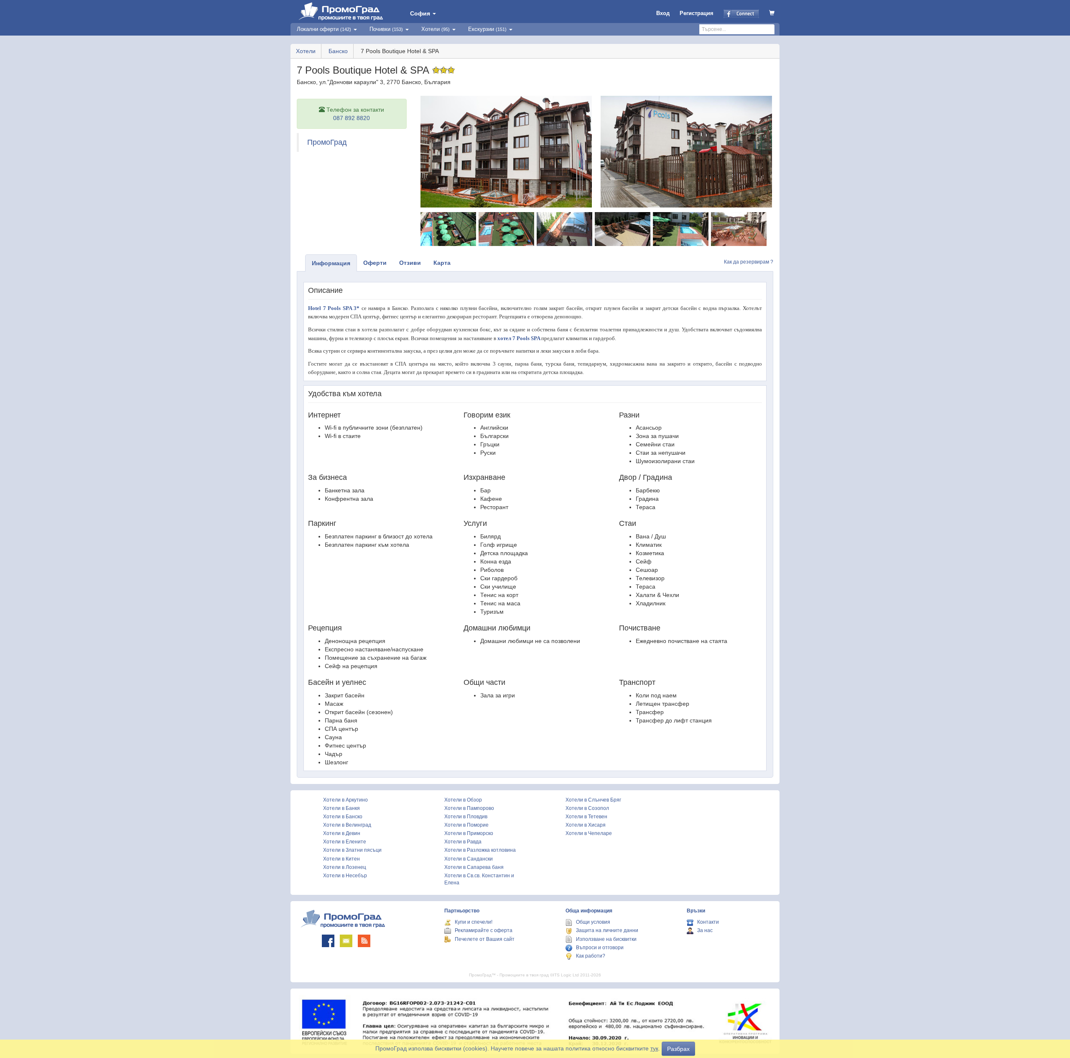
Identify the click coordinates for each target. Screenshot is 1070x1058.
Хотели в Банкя (341, 808)
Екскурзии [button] (487, 29)
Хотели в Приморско (468, 833)
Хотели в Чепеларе (589, 833)
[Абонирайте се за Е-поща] (346, 941)
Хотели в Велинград (347, 825)
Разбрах (678, 1048)
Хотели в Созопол (587, 808)
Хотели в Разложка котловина (480, 850)
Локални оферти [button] (324, 29)
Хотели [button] (435, 29)
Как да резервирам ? (748, 262)
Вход (663, 13)
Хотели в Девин (341, 833)
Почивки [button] (386, 29)
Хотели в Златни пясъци (352, 850)
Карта (442, 262)
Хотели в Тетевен (586, 817)
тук (654, 1048)
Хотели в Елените (344, 842)
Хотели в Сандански (468, 859)
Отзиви (410, 262)
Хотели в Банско (342, 817)
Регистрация (696, 13)
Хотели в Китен (341, 859)
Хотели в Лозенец (344, 867)
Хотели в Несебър (345, 876)
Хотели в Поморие (466, 825)
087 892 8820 (351, 118)
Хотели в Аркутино (345, 800)
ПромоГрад (327, 142)
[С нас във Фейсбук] (328, 941)
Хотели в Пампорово (469, 808)
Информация (331, 263)
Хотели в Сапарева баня (474, 867)
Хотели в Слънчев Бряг (593, 800)
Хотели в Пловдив (465, 817)
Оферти (375, 262)
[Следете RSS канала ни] (364, 941)
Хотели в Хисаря (586, 825)
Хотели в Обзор (463, 800)
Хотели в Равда (463, 842)
